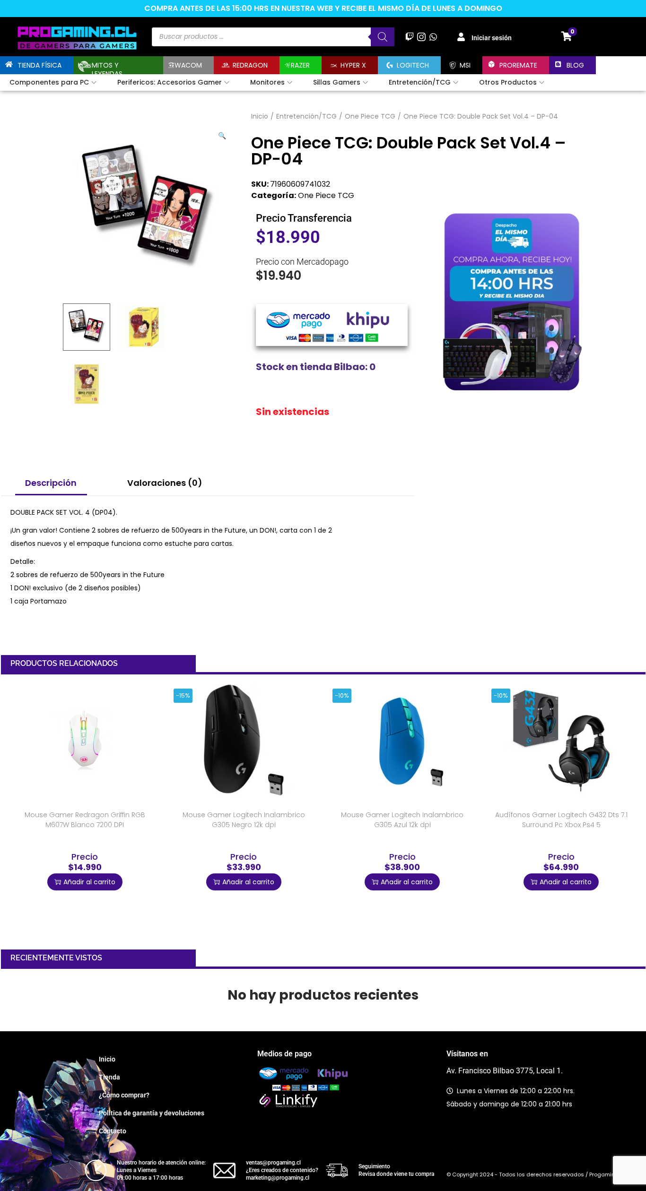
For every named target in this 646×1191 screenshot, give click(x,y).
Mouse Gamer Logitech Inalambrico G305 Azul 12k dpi (402, 819)
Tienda (109, 1077)
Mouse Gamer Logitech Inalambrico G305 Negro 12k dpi (244, 819)
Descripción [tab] (51, 483)
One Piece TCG (370, 116)
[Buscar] (382, 36)
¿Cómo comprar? (124, 1095)
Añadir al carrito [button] (89, 882)
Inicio (259, 116)
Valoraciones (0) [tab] (164, 483)
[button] (222, 133)
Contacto (112, 1131)
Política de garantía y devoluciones (151, 1113)
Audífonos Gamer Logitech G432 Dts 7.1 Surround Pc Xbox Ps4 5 (561, 819)
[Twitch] (409, 37)
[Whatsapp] (433, 37)
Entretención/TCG (306, 116)
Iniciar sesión (491, 38)
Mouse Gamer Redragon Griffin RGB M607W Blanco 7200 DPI (85, 819)
